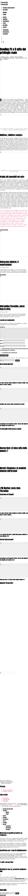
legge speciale (20, 57)
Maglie (5, 12)
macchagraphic (16, 806)
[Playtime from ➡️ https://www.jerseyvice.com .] (21, 591)
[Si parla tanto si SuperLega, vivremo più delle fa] (7, 651)
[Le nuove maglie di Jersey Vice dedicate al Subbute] (7, 593)
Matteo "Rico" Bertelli (16, 56)
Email (1, 343)
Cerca (17, 893)
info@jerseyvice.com (19, 878)
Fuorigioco (6, 21)
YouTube (5, 34)
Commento (3, 327)
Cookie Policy (7, 791)
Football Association (8, 57)
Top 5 (4, 23)
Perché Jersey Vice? (9, 8)
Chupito (5, 19)
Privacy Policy (8, 790)
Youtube (5, 801)
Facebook (5, 30)
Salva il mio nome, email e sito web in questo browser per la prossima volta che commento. (14, 349)
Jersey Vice (3, 895)
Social (4, 27)
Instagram (6, 32)
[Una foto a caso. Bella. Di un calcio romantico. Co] (21, 634)
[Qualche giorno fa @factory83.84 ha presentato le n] (21, 655)
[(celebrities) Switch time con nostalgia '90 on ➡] (7, 607)
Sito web (2, 346)
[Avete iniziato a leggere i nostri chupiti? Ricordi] (21, 613)
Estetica (5, 10)
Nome (1, 340)
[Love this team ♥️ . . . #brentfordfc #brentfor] (7, 631)
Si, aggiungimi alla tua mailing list (9, 352)
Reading (6, 58)
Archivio (5, 25)
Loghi (4, 14)
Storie (4, 17)
